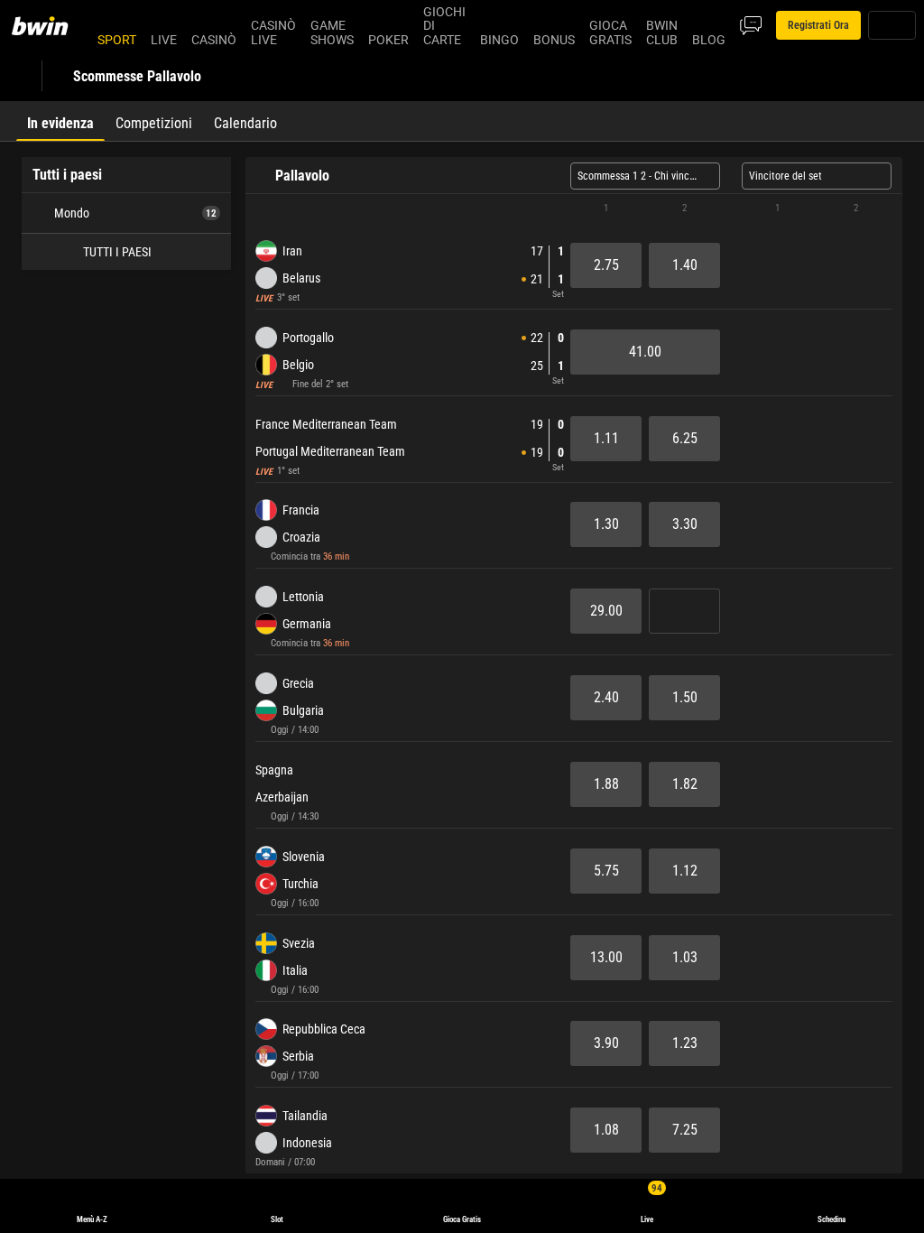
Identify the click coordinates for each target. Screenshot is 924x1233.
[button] (573, 208)
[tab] (60, 121)
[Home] (50, 25)
